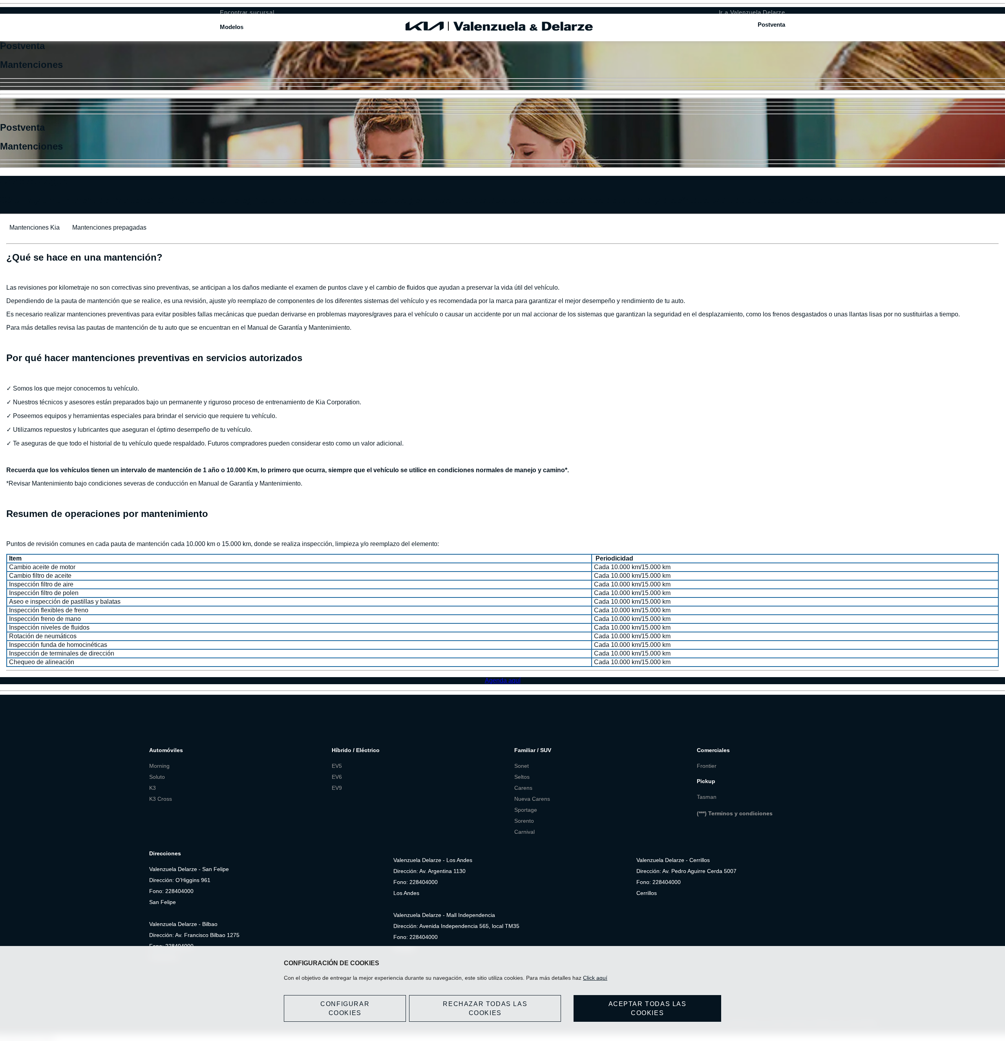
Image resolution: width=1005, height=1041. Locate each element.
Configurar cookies (344, 1008)
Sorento (524, 821)
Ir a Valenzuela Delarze (752, 12)
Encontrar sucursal (247, 12)
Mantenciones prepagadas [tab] (109, 227)
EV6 (337, 777)
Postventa (771, 24)
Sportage (525, 810)
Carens (523, 788)
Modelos (231, 27)
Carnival (524, 832)
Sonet (521, 766)
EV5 (337, 766)
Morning (159, 766)
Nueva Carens (532, 799)
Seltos (522, 777)
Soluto (157, 777)
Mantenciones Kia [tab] (34, 227)
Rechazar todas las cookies (485, 1008)
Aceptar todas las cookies (647, 1008)
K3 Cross (160, 799)
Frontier (706, 766)
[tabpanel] (502, 456)
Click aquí (595, 978)
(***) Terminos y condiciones (735, 813)
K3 (153, 788)
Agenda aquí (503, 680)
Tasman (706, 797)
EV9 (337, 788)
